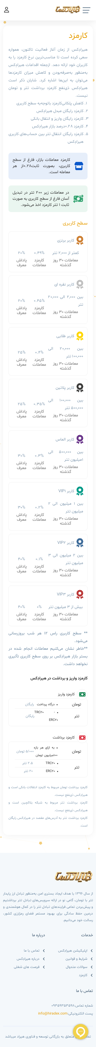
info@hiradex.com (52, 1013)
